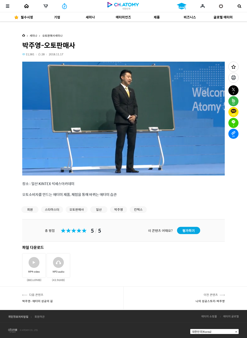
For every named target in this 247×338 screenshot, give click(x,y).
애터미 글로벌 (231, 316)
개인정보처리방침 (18, 317)
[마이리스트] (202, 6)
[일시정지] (29, 171)
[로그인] (221, 6)
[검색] (239, 6)
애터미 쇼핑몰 (209, 316)
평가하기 (188, 230)
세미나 (33, 35)
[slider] (123, 165)
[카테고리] (7, 6)
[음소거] (51, 171)
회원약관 (40, 317)
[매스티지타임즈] (64, 6)
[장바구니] (45, 6)
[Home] (26, 6)
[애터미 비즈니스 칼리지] (182, 6)
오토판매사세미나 (52, 35)
